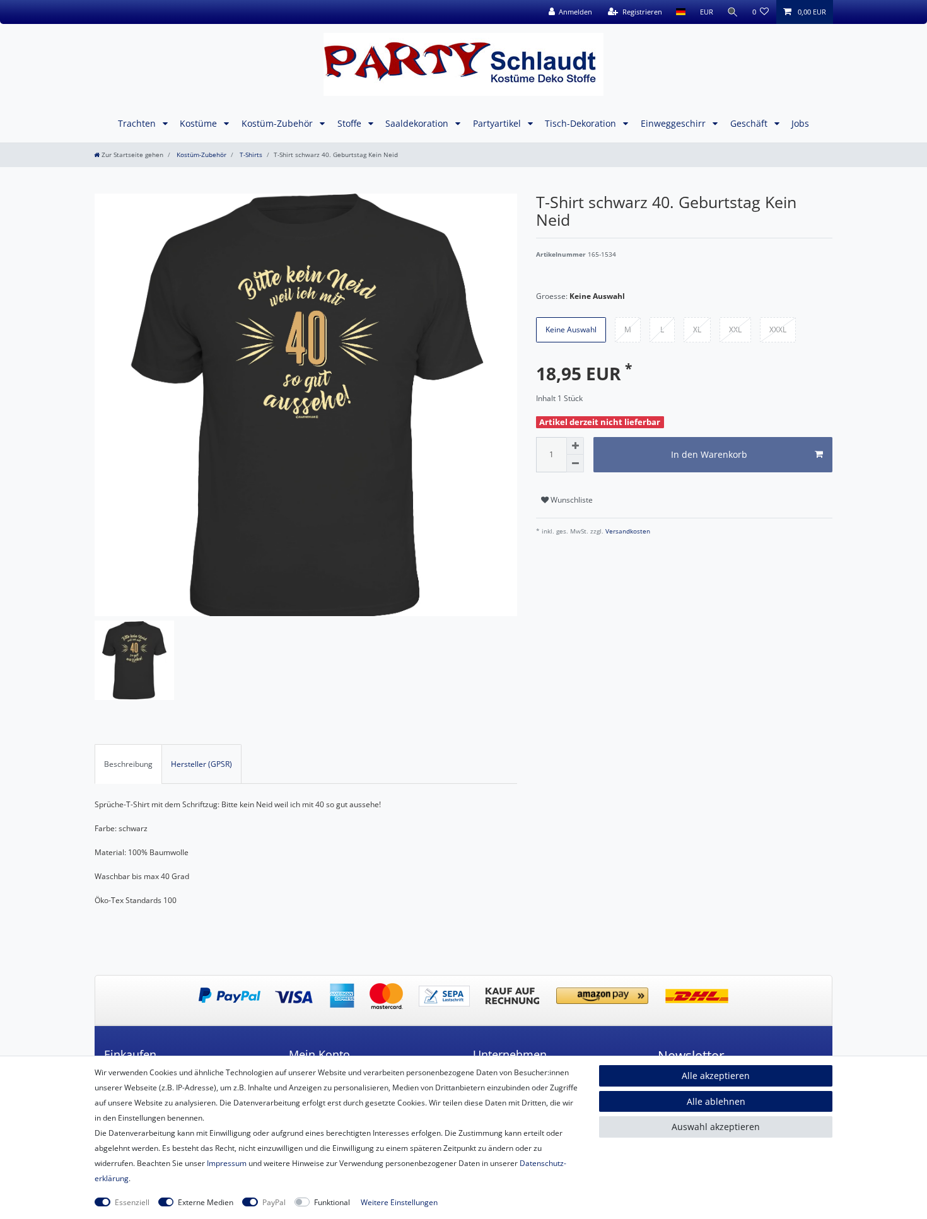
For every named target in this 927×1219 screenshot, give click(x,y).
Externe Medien (205, 1202)
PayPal (274, 1202)
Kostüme (199, 123)
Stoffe (350, 123)
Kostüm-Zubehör (278, 123)
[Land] (680, 12)
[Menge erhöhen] (575, 446)
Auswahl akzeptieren (716, 1127)
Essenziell (132, 1202)
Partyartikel (498, 123)
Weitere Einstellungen (399, 1202)
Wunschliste (571, 499)
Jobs (800, 123)
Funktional (332, 1202)
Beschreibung (128, 764)
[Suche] (732, 12)
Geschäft (750, 123)
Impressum (227, 1163)
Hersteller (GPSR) (201, 764)
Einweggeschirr (674, 123)
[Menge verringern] (575, 463)
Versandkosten (626, 531)
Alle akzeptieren (716, 1076)
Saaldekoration (418, 123)
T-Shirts (250, 155)
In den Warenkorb (709, 454)
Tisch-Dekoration (582, 123)
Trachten (138, 123)
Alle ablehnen (716, 1101)
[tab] (128, 763)
